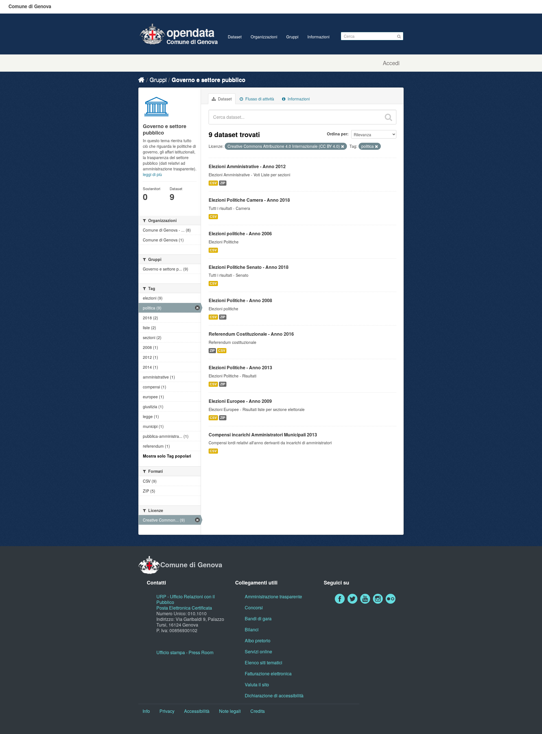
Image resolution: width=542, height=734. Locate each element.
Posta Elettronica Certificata (184, 608)
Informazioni (318, 36)
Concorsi (254, 607)
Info (146, 711)
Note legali (230, 711)
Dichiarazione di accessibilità (274, 695)
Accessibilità (196, 711)
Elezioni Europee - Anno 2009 (240, 401)
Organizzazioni (264, 36)
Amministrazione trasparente (273, 596)
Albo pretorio (257, 640)
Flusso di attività (259, 99)
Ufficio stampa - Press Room (184, 652)
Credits (257, 711)
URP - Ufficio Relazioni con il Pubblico (185, 599)
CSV (213, 183)
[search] (388, 117)
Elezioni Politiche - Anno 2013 (240, 367)
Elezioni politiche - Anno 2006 (240, 233)
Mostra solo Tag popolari (167, 456)
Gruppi (292, 36)
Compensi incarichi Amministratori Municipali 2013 (263, 434)
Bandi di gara (258, 618)
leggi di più (152, 174)
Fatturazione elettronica (268, 673)
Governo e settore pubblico (208, 79)
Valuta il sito (257, 684)
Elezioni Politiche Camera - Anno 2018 (249, 200)
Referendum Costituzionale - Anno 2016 (251, 334)
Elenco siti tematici (263, 662)
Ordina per (337, 134)
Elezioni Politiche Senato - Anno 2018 (249, 267)
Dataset (235, 36)
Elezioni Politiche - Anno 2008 (240, 300)
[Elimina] (342, 146)
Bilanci (252, 629)
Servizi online (258, 651)
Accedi (391, 63)
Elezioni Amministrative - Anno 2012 (247, 166)
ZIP (222, 183)
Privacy (166, 711)
